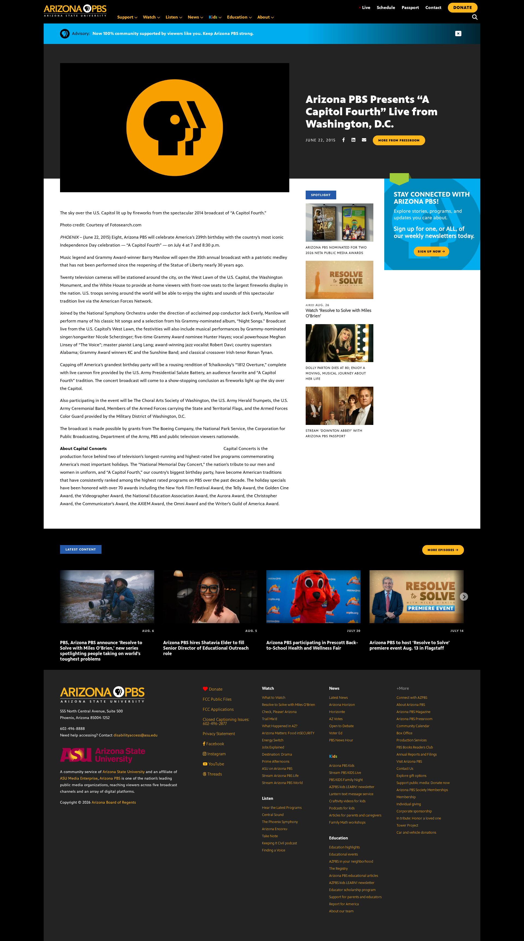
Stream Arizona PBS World (282, 783)
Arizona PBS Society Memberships (422, 790)
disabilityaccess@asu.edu (135, 735)
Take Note (270, 836)
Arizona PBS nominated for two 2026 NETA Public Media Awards (336, 250)
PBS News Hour (341, 740)
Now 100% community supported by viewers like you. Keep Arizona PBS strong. (173, 33)
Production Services (412, 740)
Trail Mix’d (269, 719)
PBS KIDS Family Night (346, 780)
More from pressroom (399, 140)
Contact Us (405, 769)
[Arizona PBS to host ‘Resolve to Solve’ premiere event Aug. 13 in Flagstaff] (417, 573)
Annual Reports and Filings (417, 754)
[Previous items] (60, 597)
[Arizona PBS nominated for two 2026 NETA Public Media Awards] (339, 206)
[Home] (75, 10)
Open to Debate (341, 726)
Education (338, 838)
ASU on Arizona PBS (277, 769)
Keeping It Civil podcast (279, 843)
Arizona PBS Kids (341, 766)
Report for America (344, 904)
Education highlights (344, 847)
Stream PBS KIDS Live (345, 773)
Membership (406, 797)
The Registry (338, 868)
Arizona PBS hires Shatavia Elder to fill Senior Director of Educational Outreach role (206, 648)
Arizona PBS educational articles (353, 876)
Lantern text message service (351, 794)
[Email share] (367, 140)
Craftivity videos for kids (347, 801)
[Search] (473, 17)
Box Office (404, 733)
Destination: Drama (277, 754)
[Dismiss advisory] (458, 34)
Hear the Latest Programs (282, 808)
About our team (341, 911)
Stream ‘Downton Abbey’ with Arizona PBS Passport (334, 433)
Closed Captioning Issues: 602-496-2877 (226, 721)
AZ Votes (336, 719)
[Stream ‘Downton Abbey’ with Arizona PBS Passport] (339, 389)
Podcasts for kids (342, 808)
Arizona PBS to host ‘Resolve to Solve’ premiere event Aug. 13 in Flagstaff (410, 645)
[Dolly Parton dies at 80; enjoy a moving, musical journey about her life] (339, 327)
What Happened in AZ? (279, 726)
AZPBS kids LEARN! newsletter (351, 787)
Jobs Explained (273, 747)
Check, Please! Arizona (279, 712)
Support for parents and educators (355, 897)
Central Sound (273, 815)
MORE (441, 550)
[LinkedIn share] (356, 140)
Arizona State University (124, 772)
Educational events (343, 854)
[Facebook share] (346, 140)
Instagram (216, 753)
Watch (268, 688)
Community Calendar (413, 726)
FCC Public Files (217, 699)
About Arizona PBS (411, 705)
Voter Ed (335, 733)
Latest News (338, 698)
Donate (215, 689)
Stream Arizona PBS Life (280, 776)
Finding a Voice (273, 850)
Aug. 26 (317, 305)
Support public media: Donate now (423, 783)
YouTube (215, 764)
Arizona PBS (110, 778)
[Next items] (464, 597)
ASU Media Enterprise (79, 778)
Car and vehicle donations (416, 832)
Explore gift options (411, 776)
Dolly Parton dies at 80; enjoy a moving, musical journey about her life (336, 373)
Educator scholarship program (352, 890)
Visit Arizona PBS (409, 761)
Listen (267, 798)
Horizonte (337, 712)
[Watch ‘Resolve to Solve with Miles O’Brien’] (339, 263)
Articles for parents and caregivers (355, 815)
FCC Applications (218, 709)
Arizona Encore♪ (275, 829)
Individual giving (409, 804)
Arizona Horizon (342, 705)
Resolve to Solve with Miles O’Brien (288, 705)
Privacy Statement (219, 733)
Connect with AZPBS (412, 698)
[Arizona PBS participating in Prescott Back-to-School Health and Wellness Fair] (313, 573)
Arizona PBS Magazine (413, 712)
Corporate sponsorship (414, 811)
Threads (214, 774)
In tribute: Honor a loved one (419, 818)
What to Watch (273, 698)
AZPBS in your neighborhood (351, 861)
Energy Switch (272, 740)
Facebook (214, 743)
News (334, 688)
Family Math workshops (347, 822)
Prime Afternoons (275, 761)
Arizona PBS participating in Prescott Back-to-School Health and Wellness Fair (312, 645)
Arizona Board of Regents (114, 802)
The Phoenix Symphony (280, 822)
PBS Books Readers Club (415, 747)
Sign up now (430, 251)
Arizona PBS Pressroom (415, 719)
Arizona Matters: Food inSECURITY (288, 733)
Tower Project (407, 825)
